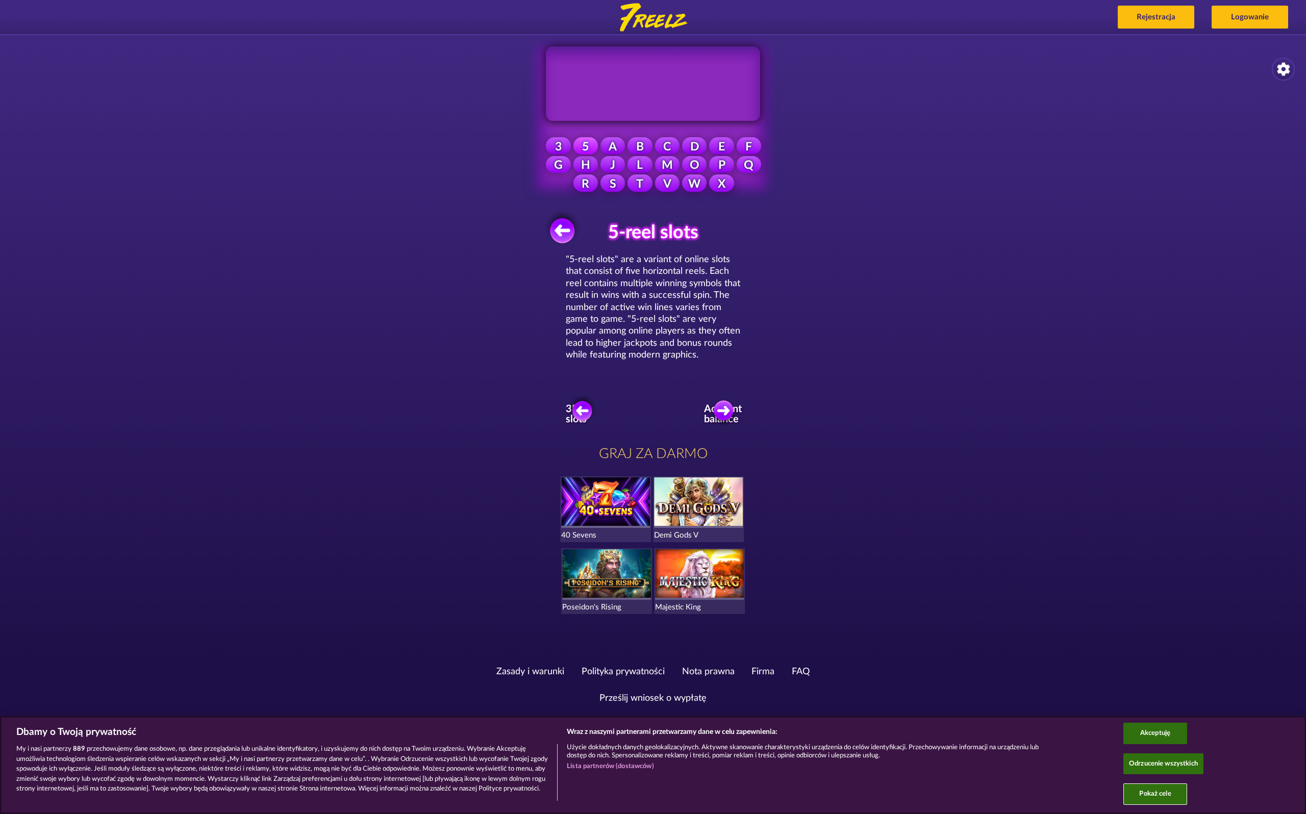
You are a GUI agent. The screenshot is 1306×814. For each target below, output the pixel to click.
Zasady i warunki (530, 671)
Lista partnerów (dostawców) (610, 766)
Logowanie (1250, 17)
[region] (653, 765)
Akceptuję (1155, 733)
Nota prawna (708, 671)
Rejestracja (1156, 17)
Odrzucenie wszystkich (1163, 763)
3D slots (576, 414)
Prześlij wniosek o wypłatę (653, 698)
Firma (762, 671)
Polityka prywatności (623, 671)
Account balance (725, 414)
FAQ (801, 671)
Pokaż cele (1155, 794)
